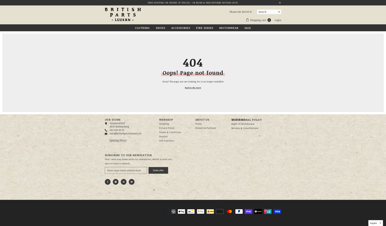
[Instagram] (116, 182)
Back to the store (193, 87)
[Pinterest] (124, 182)
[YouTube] (131, 182)
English (373, 223)
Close (280, 3)
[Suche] (269, 12)
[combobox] (267, 12)
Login (278, 20)
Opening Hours (118, 140)
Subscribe (158, 170)
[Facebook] (108, 182)
